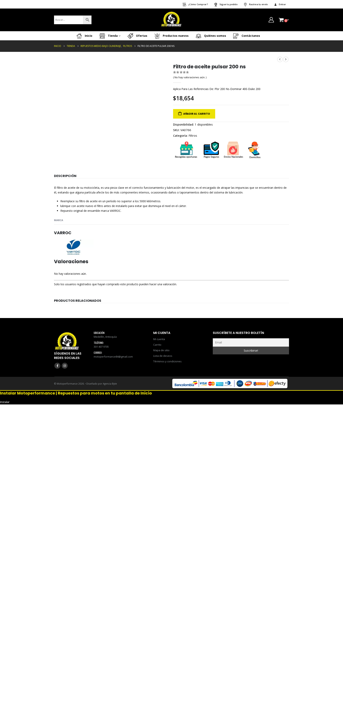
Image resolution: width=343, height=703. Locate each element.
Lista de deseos (162, 356)
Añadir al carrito (196, 114)
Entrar (282, 4)
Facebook (57, 366)
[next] (286, 59)
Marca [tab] (58, 220)
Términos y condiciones (167, 361)
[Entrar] (271, 19)
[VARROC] (74, 247)
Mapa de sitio (161, 350)
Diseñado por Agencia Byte (101, 383)
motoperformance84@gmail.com (113, 356)
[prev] (280, 59)
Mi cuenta (159, 339)
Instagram (65, 366)
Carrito (157, 344)
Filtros (193, 135)
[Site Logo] (171, 20)
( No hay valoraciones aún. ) (189, 77)
